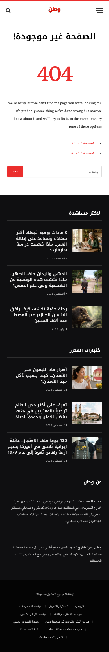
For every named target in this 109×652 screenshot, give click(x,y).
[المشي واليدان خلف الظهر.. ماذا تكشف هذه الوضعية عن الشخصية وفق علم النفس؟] (87, 281)
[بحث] (9, 10)
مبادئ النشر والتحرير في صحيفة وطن (67, 621)
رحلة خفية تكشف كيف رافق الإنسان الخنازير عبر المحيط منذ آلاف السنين (38, 315)
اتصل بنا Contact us (51, 637)
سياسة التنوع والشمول (33, 614)
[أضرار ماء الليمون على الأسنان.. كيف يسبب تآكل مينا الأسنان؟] (87, 377)
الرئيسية (79, 606)
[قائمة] (99, 10)
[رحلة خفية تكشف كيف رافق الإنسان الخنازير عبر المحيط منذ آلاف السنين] (87, 317)
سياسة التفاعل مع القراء (68, 614)
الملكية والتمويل (58, 606)
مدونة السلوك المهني (26, 621)
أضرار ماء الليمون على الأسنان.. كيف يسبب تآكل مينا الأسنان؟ (41, 375)
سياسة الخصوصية (31, 629)
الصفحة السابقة (83, 143)
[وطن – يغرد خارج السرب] (54, 10)
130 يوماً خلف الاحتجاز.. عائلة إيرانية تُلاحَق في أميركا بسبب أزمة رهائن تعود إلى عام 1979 (37, 446)
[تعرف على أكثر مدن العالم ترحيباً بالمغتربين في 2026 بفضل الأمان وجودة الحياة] (87, 413)
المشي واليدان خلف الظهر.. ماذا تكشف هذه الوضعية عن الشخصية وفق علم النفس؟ (38, 279)
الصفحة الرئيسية (83, 153)
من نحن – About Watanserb (65, 629)
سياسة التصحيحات (30, 606)
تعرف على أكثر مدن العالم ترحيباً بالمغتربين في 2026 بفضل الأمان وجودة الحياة (41, 411)
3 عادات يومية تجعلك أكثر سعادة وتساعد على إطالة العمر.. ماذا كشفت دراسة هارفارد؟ (41, 241)
